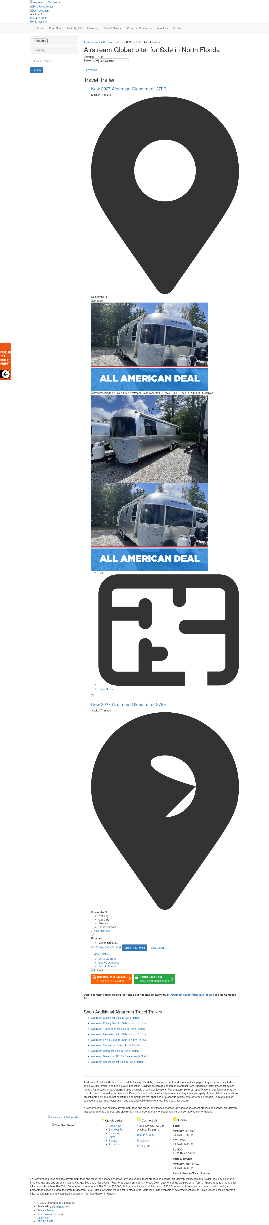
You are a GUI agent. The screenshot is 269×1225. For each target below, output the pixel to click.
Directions (143, 1140)
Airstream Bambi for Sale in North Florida (115, 1051)
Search (37, 70)
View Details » (158, 947)
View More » (106, 689)
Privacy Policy (45, 1210)
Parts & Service (113, 28)
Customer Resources (139, 28)
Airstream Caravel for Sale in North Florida (115, 1045)
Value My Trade (107, 959)
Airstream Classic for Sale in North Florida (115, 1018)
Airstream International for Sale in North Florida (118, 1034)
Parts (112, 1137)
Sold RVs (43, 1217)
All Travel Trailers (113, 42)
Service (113, 1140)
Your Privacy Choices (50, 1214)
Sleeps (39, 50)
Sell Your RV (116, 1129)
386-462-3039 (38, 18)
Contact (177, 28)
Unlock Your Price (134, 947)
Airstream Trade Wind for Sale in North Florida (118, 1029)
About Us (162, 28)
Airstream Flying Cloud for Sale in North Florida (118, 1040)
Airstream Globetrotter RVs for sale (192, 994)
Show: (88, 60)
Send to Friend (107, 966)
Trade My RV (74, 28)
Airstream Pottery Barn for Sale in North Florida (118, 1023)
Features (40, 41)
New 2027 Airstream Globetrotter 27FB (129, 88)
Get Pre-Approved (108, 962)
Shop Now (55, 28)
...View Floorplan (101, 930)
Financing (92, 28)
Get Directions (38, 21)
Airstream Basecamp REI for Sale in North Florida (120, 1056)
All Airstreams (92, 42)
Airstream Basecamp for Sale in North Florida (117, 1062)
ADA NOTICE (45, 1221)
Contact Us (144, 1093)
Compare (96, 938)
